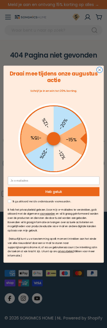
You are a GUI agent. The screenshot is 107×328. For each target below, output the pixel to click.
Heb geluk (53, 191)
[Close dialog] (99, 70)
